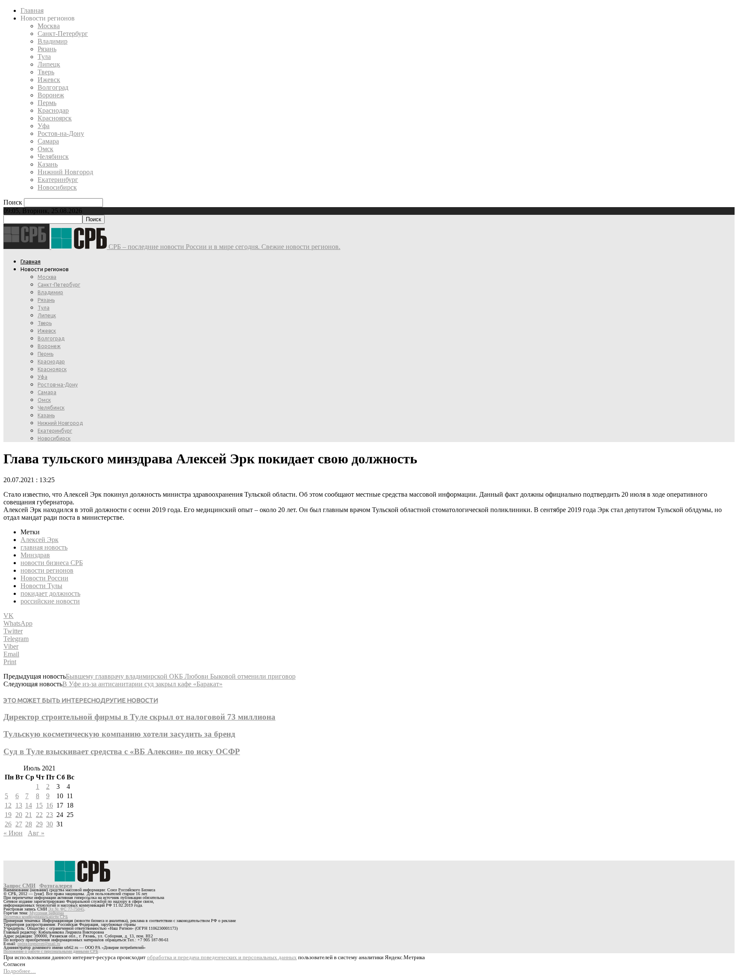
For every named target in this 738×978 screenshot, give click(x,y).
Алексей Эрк (39, 539)
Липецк (49, 64)
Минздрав (35, 555)
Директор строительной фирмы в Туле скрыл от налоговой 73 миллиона (139, 716)
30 (49, 824)
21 (28, 814)
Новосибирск (57, 187)
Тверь (46, 72)
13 (18, 805)
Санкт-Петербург (63, 33)
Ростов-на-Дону (61, 133)
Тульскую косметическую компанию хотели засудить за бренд (119, 733)
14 (28, 805)
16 (49, 805)
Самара (48, 141)
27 (18, 824)
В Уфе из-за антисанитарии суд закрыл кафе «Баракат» (142, 684)
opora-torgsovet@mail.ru (39, 943)
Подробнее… (19, 971)
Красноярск (55, 118)
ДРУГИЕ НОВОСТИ (129, 700)
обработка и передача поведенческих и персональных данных (222, 957)
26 (8, 824)
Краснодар (53, 110)
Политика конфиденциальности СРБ (35, 916)
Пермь (47, 102)
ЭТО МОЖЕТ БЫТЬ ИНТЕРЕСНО (51, 700)
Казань (48, 164)
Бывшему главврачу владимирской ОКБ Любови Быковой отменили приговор (181, 676)
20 (18, 814)
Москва (49, 25)
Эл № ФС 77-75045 (66, 909)
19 (8, 814)
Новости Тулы (41, 585)
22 (39, 814)
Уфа (44, 125)
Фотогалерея (55, 885)
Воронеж (51, 95)
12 (8, 805)
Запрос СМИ (19, 885)
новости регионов (46, 570)
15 (39, 805)
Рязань (47, 49)
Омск (45, 148)
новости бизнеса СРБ (51, 562)
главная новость (43, 547)
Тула (44, 56)
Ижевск (49, 79)
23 (49, 814)
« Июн (13, 833)
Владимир (52, 41)
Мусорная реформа (46, 913)
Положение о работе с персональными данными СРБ (50, 951)
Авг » (36, 833)
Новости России (44, 578)
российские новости (50, 601)
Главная (32, 10)
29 (39, 824)
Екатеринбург (58, 179)
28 (28, 824)
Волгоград (53, 87)
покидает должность (50, 593)
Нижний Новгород (65, 172)
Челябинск (53, 156)
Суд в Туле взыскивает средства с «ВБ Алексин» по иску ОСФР (121, 751)
